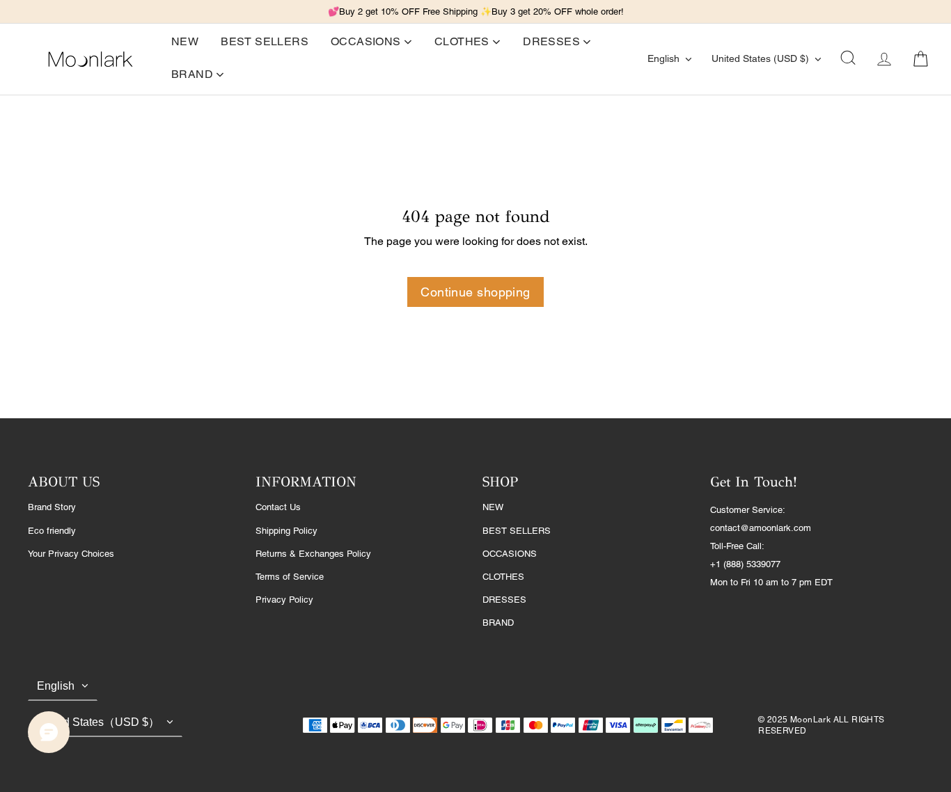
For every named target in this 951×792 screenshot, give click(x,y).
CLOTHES (503, 576)
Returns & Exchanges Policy (313, 553)
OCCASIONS (509, 553)
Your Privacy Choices (71, 553)
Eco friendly (52, 530)
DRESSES (504, 599)
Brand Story (52, 507)
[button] (848, 59)
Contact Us (278, 507)
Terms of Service (290, 576)
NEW (492, 507)
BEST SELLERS (516, 530)
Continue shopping (475, 292)
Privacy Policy (284, 599)
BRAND (498, 622)
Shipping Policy (286, 530)
